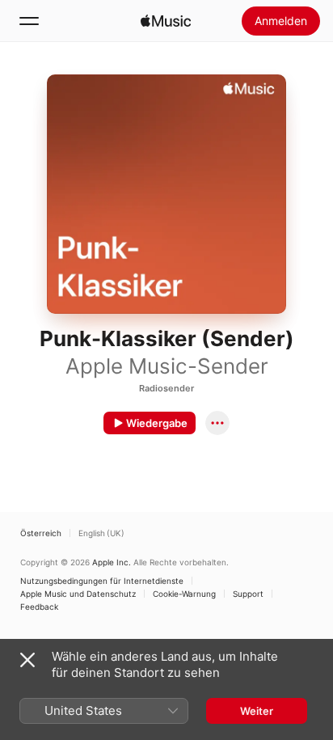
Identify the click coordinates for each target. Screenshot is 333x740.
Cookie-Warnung (184, 594)
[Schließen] (27, 660)
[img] (166, 21)
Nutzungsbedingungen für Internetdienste (101, 581)
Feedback (39, 607)
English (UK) (101, 533)
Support (248, 594)
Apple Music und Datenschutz (78, 594)
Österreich (40, 533)
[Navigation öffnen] (29, 21)
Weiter (256, 710)
